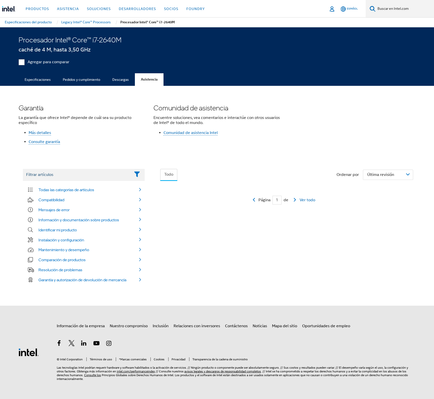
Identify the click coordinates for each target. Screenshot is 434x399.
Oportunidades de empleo (326, 325)
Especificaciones (38, 79)
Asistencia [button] (68, 9)
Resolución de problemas (60, 269)
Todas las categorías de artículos (66, 189)
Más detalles (40, 132)
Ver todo (307, 200)
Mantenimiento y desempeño (63, 249)
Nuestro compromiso (129, 325)
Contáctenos (236, 325)
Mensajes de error (54, 209)
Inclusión (161, 325)
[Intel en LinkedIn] (84, 344)
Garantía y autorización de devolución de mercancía (82, 279)
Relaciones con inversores (197, 325)
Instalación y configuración (61, 239)
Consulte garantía (44, 141)
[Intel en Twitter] (71, 344)
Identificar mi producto (57, 229)
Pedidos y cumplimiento (81, 79)
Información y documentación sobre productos (78, 219)
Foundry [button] (195, 9)
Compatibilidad (51, 199)
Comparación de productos (62, 259)
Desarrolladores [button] (137, 9)
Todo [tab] (168, 174)
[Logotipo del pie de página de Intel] (29, 352)
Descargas (120, 79)
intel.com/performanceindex (136, 371)
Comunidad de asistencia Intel (191, 132)
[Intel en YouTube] (96, 344)
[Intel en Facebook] (59, 344)
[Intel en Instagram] (108, 344)
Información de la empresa (81, 325)
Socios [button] (171, 9)
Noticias (260, 325)
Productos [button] (37, 9)
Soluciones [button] (99, 9)
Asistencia (149, 79)
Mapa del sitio (284, 325)
